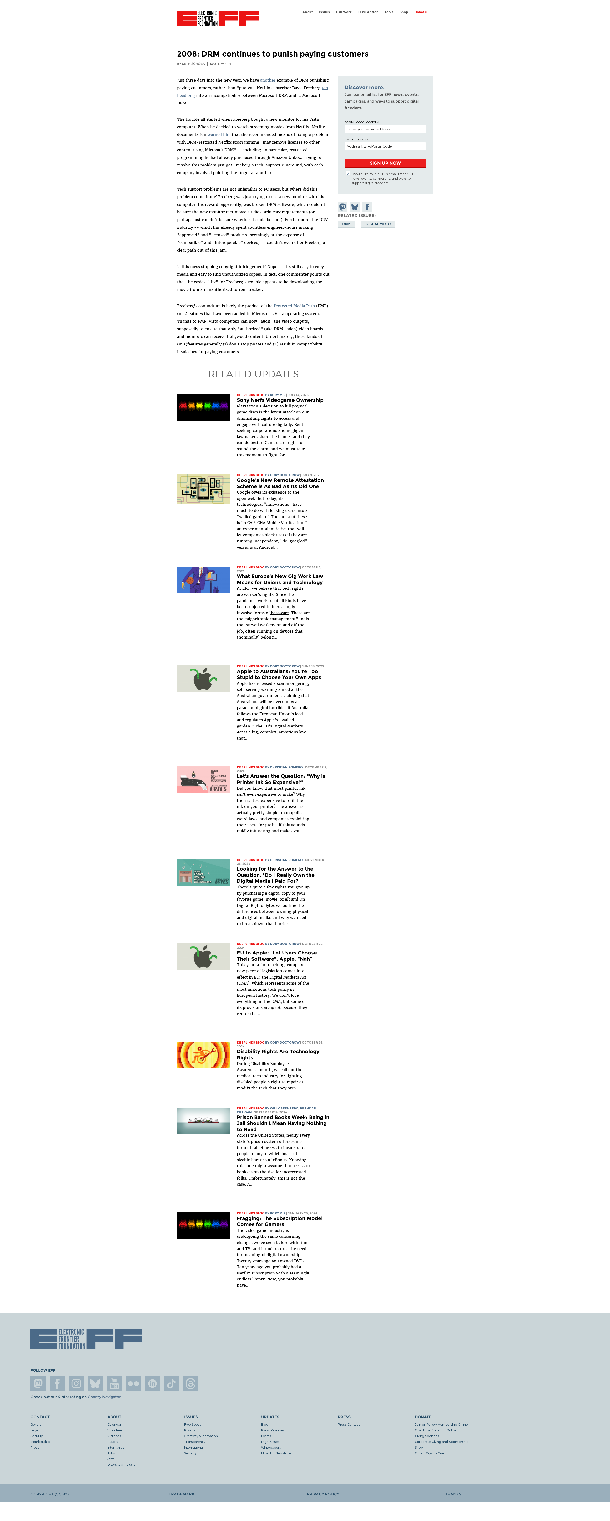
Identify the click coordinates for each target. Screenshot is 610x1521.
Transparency (194, 1441)
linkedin (152, 1383)
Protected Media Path (294, 306)
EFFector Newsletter (276, 1453)
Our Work (344, 12)
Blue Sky (95, 1383)
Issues (324, 12)
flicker (133, 1383)
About (307, 12)
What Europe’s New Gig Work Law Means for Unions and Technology (280, 579)
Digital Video (378, 224)
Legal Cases (270, 1441)
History (112, 1441)
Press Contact (349, 1424)
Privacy (189, 1430)
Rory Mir (277, 395)
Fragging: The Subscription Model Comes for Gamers (280, 1221)
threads (190, 1383)
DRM (346, 224)
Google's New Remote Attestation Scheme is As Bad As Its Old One (280, 483)
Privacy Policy (323, 1494)
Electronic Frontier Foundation (218, 21)
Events (266, 1436)
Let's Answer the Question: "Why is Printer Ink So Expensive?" (281, 779)
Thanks (453, 1494)
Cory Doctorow (285, 475)
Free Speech (193, 1424)
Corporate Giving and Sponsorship (441, 1441)
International (193, 1447)
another (267, 80)
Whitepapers (271, 1447)
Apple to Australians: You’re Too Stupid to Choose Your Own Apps (279, 674)
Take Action (368, 12)
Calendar (114, 1424)
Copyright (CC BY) (49, 1494)
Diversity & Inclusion (122, 1464)
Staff (110, 1458)
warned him (219, 134)
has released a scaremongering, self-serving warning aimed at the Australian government (273, 689)
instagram (76, 1383)
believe (264, 588)
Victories (114, 1436)
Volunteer (114, 1430)
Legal (34, 1430)
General (36, 1424)
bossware (279, 612)
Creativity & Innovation (201, 1436)
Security (36, 1436)
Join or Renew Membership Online (441, 1424)
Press (34, 1447)
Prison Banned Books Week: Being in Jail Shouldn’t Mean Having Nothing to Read (283, 1123)
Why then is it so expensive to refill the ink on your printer (271, 800)
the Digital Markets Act (284, 977)
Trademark (181, 1494)
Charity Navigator (104, 1397)
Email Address (357, 139)
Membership (40, 1441)
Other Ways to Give (429, 1453)
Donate (420, 12)
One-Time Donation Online (435, 1430)
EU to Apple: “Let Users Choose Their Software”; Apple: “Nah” (277, 956)
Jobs (111, 1453)
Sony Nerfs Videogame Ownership (280, 400)
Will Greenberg (284, 1108)
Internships (115, 1447)
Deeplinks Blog (250, 395)
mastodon (38, 1383)
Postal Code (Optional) (363, 122)
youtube (114, 1383)
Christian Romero (286, 767)
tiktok (171, 1383)
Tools (389, 12)
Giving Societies (427, 1436)
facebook (57, 1383)
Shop (404, 12)
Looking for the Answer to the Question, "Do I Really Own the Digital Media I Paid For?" (276, 875)
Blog (264, 1424)
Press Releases (273, 1430)
